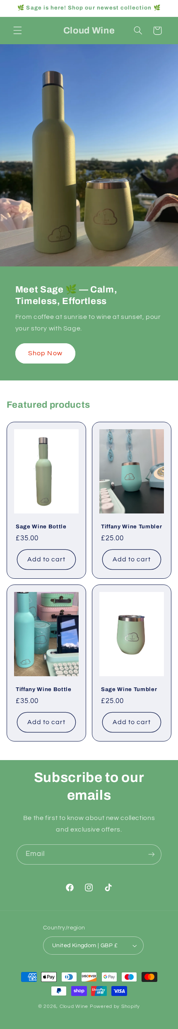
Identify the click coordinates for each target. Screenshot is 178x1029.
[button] (17, 30)
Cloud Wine (75, 1006)
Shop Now (45, 352)
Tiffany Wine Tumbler (131, 526)
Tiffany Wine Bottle (44, 689)
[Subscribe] (151, 854)
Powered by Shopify (115, 1006)
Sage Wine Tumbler (129, 689)
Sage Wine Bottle (41, 526)
